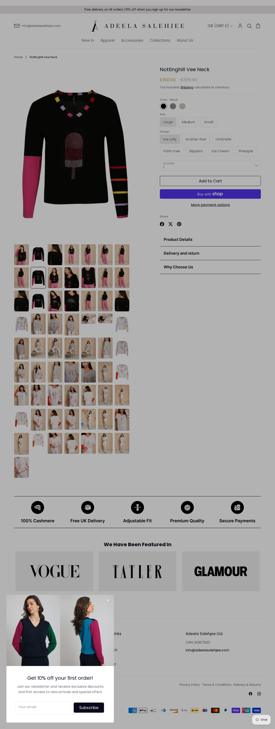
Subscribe (88, 707)
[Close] (108, 600)
